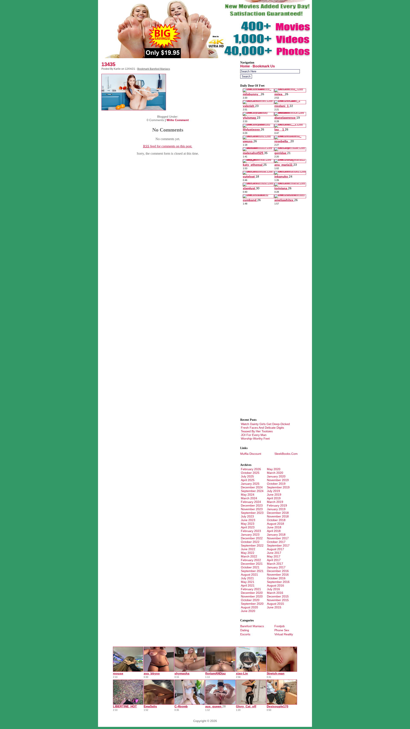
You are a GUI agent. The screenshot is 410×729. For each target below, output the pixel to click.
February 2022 (251, 560)
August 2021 (249, 574)
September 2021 (252, 571)
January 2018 (276, 534)
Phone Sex (281, 630)
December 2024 (252, 487)
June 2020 (248, 611)
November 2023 (252, 509)
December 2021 (252, 563)
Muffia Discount (250, 453)
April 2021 (248, 585)
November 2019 (278, 480)
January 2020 (276, 476)
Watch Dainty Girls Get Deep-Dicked (265, 424)
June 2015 (274, 607)
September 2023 (252, 512)
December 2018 (278, 512)
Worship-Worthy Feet (255, 438)
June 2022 (248, 549)
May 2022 (247, 552)
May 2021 (247, 582)
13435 (108, 64)
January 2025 (250, 483)
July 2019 (273, 491)
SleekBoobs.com (286, 453)
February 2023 (251, 531)
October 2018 (276, 520)
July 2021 (247, 578)
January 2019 (276, 509)
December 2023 (252, 505)
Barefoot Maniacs (252, 626)
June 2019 (274, 494)
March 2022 (249, 556)
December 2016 (278, 571)
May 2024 (247, 494)
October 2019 (276, 483)
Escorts (245, 634)
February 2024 (251, 502)
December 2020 (252, 592)
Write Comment (178, 120)
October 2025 (250, 472)
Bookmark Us (264, 66)
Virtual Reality (283, 634)
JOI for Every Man (253, 435)
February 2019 (277, 505)
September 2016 (278, 582)
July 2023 (247, 516)
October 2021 (250, 567)
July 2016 (273, 589)
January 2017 (276, 567)
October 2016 (276, 578)
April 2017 (274, 560)
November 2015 (278, 600)
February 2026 (251, 469)
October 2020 (250, 600)
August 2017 (275, 549)
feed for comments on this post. (167, 146)
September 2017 (278, 545)
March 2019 (275, 502)
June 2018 (274, 527)
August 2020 (249, 607)
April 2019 (274, 498)
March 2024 (249, 498)
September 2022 (252, 545)
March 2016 (275, 592)
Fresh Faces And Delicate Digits (262, 427)
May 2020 (273, 469)
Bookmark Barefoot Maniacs (153, 68)
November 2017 (278, 538)
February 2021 (251, 589)
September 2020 (252, 603)
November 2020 (252, 596)
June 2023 (248, 520)
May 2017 (273, 556)
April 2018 (274, 531)
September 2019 (278, 487)
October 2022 (250, 542)
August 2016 (275, 585)
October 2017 (276, 542)
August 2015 (275, 603)
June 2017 (274, 552)
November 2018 (278, 516)
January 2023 (250, 534)
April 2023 (248, 527)
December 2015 (278, 596)
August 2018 (275, 523)
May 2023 (247, 523)
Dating (244, 630)
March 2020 (275, 472)
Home (245, 66)
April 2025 (248, 480)
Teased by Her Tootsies (257, 431)
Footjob (279, 626)
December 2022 (252, 538)
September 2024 (252, 491)
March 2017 (275, 563)
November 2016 (278, 574)
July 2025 (247, 476)
